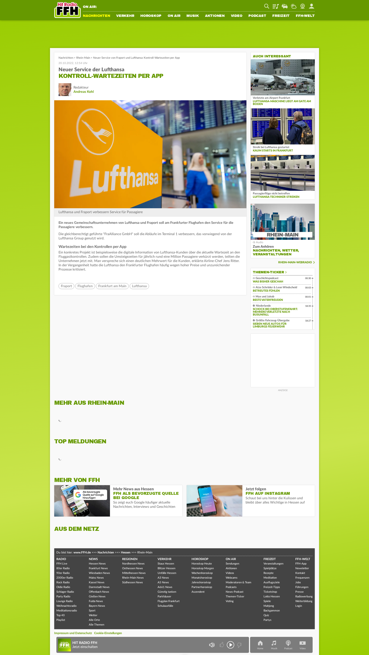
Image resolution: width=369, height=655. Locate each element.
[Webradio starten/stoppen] (230, 645)
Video (236, 16)
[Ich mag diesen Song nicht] (239, 645)
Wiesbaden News (99, 573)
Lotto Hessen (272, 596)
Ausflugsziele (272, 582)
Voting (230, 601)
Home (260, 648)
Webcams (231, 577)
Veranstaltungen (273, 563)
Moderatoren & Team (238, 582)
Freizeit (281, 16)
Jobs (298, 582)
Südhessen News (132, 582)
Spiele (267, 601)
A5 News (163, 582)
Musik (192, 16)
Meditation (270, 577)
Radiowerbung (304, 596)
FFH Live (61, 563)
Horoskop (150, 16)
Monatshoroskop (202, 577)
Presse (299, 592)
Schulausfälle (165, 606)
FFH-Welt (305, 16)
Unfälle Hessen (167, 573)
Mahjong (269, 606)
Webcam (302, 4)
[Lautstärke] (211, 645)
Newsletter (302, 568)
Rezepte (269, 573)
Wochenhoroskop (202, 573)
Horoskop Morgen (203, 568)
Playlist (275, 4)
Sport (92, 610)
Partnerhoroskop (202, 587)
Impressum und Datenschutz (73, 633)
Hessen (125, 552)
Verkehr (125, 16)
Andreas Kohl (83, 91)
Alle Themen (96, 624)
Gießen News (97, 596)
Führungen (301, 587)
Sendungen (232, 563)
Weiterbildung (303, 601)
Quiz (266, 615)
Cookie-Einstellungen (108, 633)
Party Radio (63, 596)
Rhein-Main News (133, 577)
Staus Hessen (166, 563)
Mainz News (96, 577)
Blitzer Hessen (166, 568)
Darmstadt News (99, 587)
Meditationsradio (66, 610)
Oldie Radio (63, 587)
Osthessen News (132, 568)
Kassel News (96, 582)
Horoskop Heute (202, 563)
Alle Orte (94, 620)
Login (298, 606)
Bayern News (97, 606)
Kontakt (300, 573)
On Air (174, 16)
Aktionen (215, 16)
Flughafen (85, 286)
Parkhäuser (164, 596)
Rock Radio (63, 582)
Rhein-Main (83, 58)
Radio (61, 559)
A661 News (165, 587)
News (93, 559)
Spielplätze (270, 568)
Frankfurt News (98, 568)
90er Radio (63, 573)
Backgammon (272, 610)
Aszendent (198, 592)
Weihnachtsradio (66, 606)
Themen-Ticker (268, 272)
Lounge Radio (64, 601)
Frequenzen (302, 577)
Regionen (130, 559)
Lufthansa (139, 286)
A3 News (163, 577)
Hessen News (97, 563)
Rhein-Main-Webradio (295, 262)
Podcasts (231, 587)
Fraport (66, 286)
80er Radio (63, 568)
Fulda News (96, 601)
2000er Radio (64, 577)
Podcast (257, 16)
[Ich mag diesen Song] (222, 645)
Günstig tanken (167, 592)
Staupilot (284, 4)
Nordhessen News (133, 563)
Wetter (293, 4)
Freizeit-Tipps (272, 587)
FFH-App (300, 563)
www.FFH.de (82, 552)
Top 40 (60, 615)
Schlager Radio (65, 592)
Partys (267, 620)
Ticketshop (270, 592)
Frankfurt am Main (112, 286)
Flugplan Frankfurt (169, 601)
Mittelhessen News (134, 573)
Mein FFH (311, 4)
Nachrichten (96, 16)
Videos (230, 573)
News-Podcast (234, 592)
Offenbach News (99, 592)
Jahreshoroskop (201, 582)
